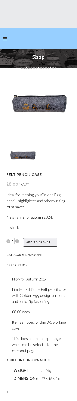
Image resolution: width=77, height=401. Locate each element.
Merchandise (33, 255)
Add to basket (38, 242)
